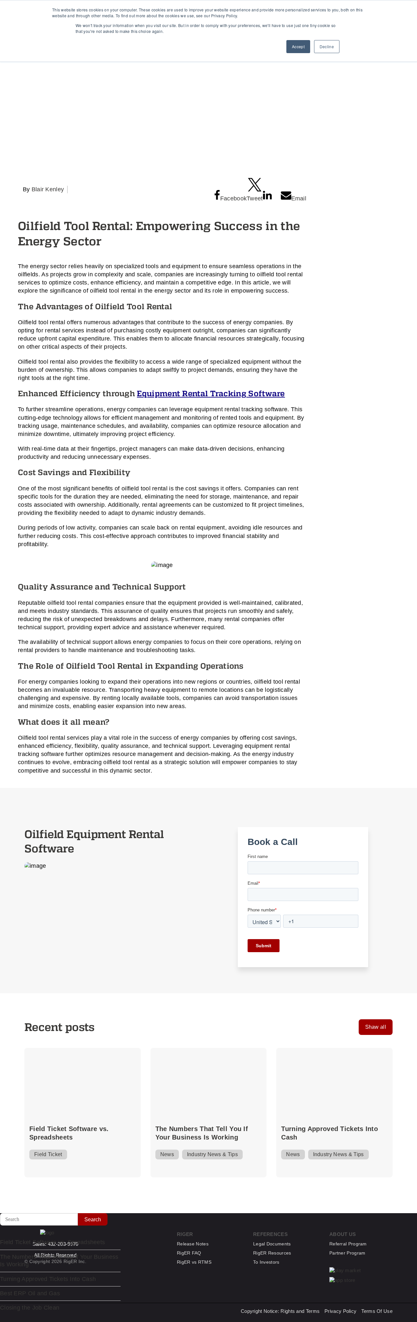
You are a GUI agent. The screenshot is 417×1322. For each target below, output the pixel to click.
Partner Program (347, 1253)
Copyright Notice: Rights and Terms (280, 1311)
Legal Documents (272, 1243)
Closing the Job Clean (29, 1307)
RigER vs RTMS (194, 1262)
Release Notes (192, 1243)
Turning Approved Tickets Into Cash (329, 1133)
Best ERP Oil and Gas (30, 1293)
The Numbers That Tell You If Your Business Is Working (201, 1133)
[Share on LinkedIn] (268, 195)
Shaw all (375, 1027)
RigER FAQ (189, 1253)
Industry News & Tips (212, 1154)
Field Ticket (48, 1154)
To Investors (266, 1262)
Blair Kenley (48, 189)
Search (92, 1219)
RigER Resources (272, 1253)
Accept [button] (298, 46)
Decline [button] (327, 46)
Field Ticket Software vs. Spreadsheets (69, 1133)
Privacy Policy (340, 1311)
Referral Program (348, 1243)
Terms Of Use (377, 1311)
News (167, 1154)
